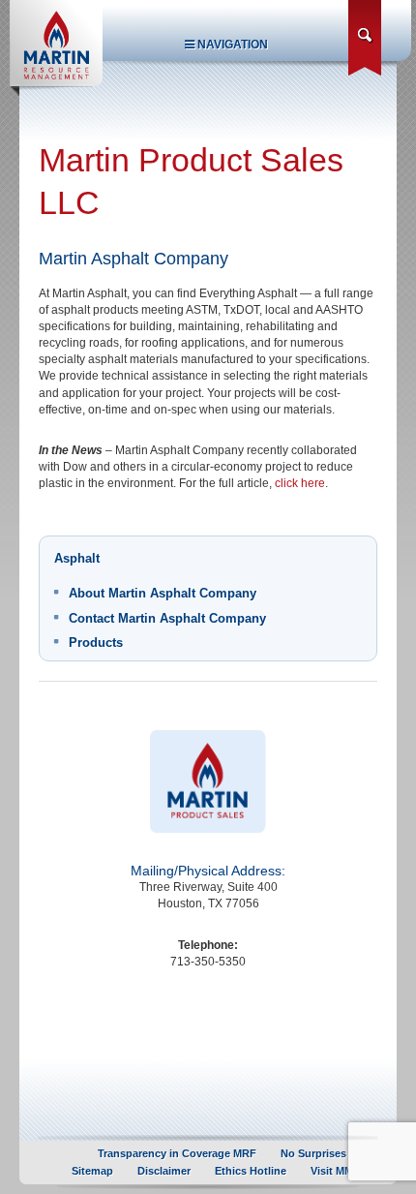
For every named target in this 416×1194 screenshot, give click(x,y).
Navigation (231, 44)
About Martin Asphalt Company (162, 593)
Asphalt (77, 558)
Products (96, 642)
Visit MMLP (339, 1171)
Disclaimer (164, 1171)
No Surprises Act (324, 1153)
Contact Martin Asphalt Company (167, 618)
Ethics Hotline (250, 1171)
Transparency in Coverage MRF (177, 1153)
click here (300, 483)
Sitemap (92, 1171)
